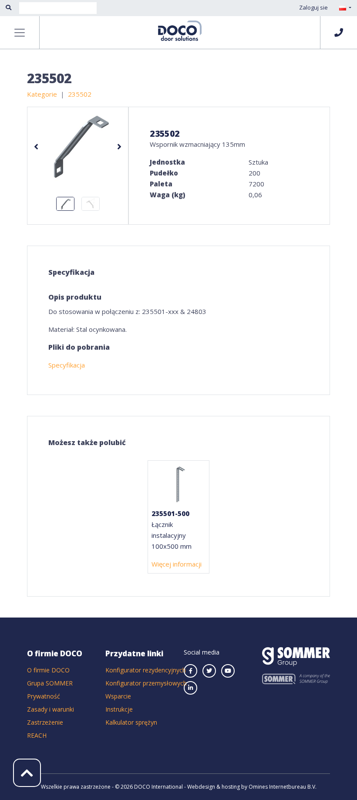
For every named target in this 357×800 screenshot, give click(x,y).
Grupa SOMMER (50, 683)
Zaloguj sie (313, 7)
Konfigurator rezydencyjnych (145, 670)
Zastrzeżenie (45, 722)
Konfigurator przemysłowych (146, 683)
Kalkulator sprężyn (131, 722)
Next (119, 146)
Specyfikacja (66, 365)
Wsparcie (118, 696)
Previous (36, 146)
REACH (37, 735)
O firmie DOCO (48, 670)
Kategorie (42, 94)
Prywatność (43, 696)
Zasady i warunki (50, 709)
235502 (79, 94)
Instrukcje (119, 709)
